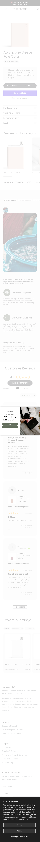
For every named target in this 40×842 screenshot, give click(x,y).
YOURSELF (10, 424)
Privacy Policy (24, 819)
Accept (19, 825)
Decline (20, 831)
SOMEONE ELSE (10, 427)
